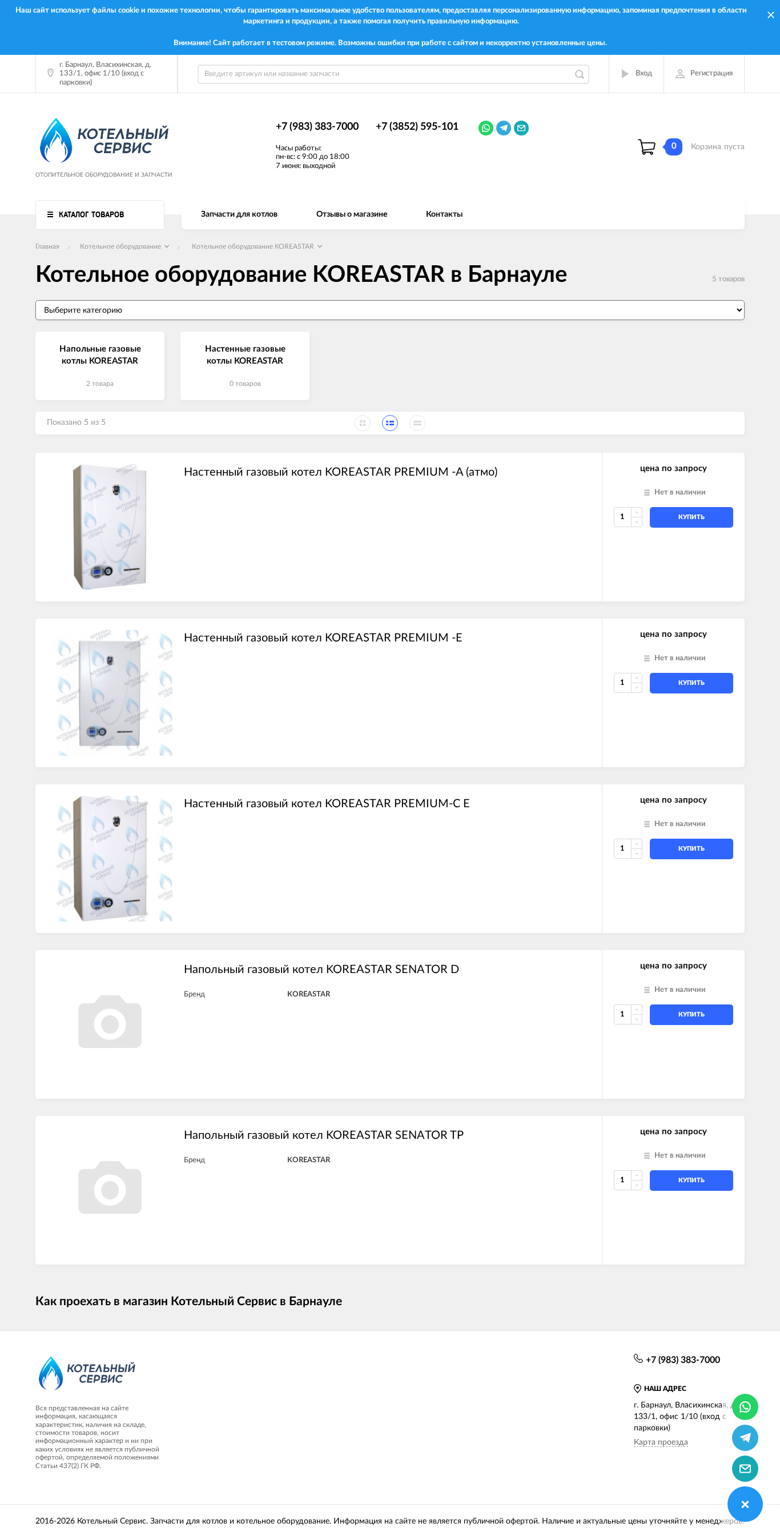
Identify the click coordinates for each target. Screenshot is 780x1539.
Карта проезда (661, 1442)
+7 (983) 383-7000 (317, 127)
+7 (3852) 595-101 (417, 127)
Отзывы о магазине (351, 214)
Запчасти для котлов (239, 214)
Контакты (444, 214)
